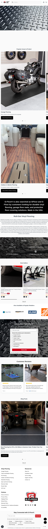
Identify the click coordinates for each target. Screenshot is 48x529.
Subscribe (24, 349)
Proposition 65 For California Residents (9, 505)
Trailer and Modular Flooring (7, 473)
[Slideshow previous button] (1, 376)
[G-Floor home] (31, 497)
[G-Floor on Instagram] (30, 505)
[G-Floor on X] (28, 505)
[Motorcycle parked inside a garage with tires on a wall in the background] (23, 80)
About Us (27, 471)
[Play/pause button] (2, 8)
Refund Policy (4, 501)
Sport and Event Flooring (6, 481)
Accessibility (4, 507)
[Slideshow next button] (47, 376)
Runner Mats (4, 486)
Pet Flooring (3, 475)
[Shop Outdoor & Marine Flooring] (23, 153)
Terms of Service (5, 494)
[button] (26, 2)
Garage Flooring (4, 471)
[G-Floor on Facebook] (26, 505)
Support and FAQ (28, 477)
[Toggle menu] (2, 2)
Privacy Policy (4, 496)
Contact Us (27, 479)
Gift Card (3, 488)
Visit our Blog (28, 475)
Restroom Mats (4, 484)
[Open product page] (11, 276)
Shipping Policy (4, 499)
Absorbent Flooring (5, 479)
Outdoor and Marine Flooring (7, 477)
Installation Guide (29, 473)
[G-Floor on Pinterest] (33, 505)
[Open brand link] (14, 312)
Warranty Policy (4, 503)
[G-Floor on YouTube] (35, 505)
